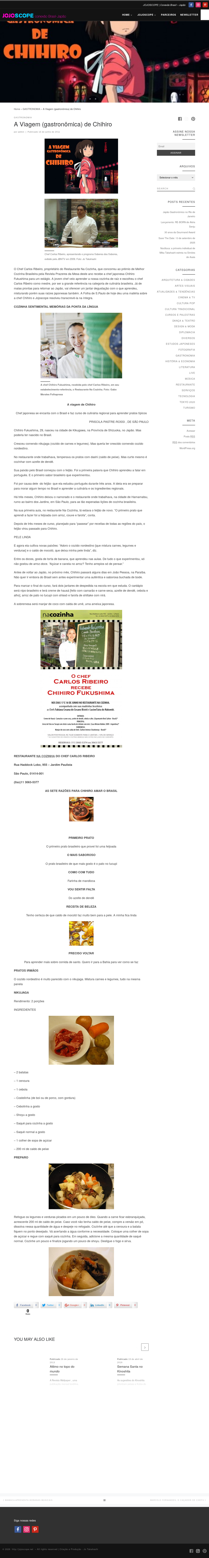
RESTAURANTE (185, 384)
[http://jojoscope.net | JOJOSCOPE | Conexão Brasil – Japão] (34, 14)
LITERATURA (187, 367)
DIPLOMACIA (187, 332)
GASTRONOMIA (31, 109)
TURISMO (189, 407)
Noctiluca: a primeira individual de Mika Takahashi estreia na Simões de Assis (177, 252)
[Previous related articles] (137, 1347)
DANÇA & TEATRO (183, 320)
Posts (189, 436)
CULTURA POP (186, 303)
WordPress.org (187, 448)
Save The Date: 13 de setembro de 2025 (177, 240)
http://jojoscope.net (22, 1549)
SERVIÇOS (188, 390)
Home (17, 109)
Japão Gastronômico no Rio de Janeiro (179, 214)
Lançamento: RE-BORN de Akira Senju (178, 224)
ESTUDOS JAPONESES (180, 343)
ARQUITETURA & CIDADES (178, 279)
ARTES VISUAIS (185, 285)
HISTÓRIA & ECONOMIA (180, 361)
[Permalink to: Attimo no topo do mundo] (31, 1372)
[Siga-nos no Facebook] (180, 119)
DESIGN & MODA (184, 326)
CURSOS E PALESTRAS (180, 314)
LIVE (192, 372)
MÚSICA (190, 378)
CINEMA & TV (186, 297)
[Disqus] (81, 1439)
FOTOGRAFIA (186, 349)
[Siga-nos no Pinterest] (193, 119)
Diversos (188, 338)
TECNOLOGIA (186, 396)
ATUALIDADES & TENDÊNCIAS (176, 291)
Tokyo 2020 (187, 402)
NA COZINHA (45, 756)
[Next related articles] (145, 1347)
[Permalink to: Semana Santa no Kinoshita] (98, 1372)
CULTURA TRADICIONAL (180, 309)
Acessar (191, 430)
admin (21, 132)
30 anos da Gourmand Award (179, 232)
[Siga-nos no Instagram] (186, 119)
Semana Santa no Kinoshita (130, 1368)
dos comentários (183, 442)
